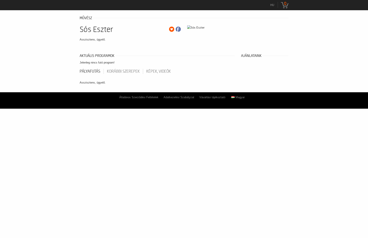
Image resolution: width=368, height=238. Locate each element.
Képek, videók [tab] (158, 71)
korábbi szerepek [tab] (123, 71)
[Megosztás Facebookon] (178, 29)
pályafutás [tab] (90, 71)
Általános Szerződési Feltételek (138, 97)
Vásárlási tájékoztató (212, 97)
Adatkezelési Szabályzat (179, 97)
